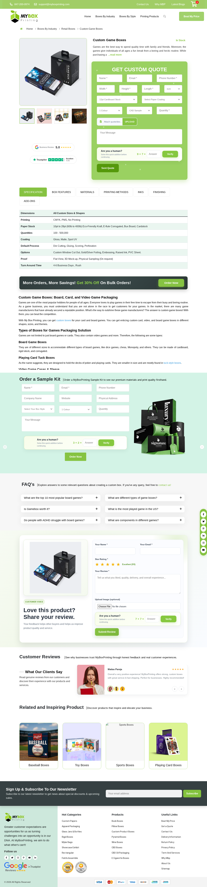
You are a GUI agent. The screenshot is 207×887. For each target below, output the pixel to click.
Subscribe (192, 793)
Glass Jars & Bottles (72, 831)
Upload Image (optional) (107, 599)
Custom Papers (69, 821)
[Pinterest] (203, 529)
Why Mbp (165, 858)
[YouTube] (203, 550)
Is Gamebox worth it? (37, 509)
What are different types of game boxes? (132, 497)
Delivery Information (171, 837)
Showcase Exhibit (70, 847)
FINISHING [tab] (159, 192)
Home (87, 16)
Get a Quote (167, 826)
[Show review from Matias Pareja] (110, 689)
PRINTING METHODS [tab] (116, 192)
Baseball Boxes (38, 765)
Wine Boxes (117, 842)
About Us (165, 863)
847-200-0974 (22, 4)
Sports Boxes (125, 765)
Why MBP (160, 4)
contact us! (165, 485)
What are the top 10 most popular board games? (53, 497)
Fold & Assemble (70, 858)
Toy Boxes (82, 765)
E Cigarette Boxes (120, 858)
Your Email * (146, 544)
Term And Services (170, 853)
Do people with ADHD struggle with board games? (54, 520)
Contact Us (143, 4)
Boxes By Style (127, 16)
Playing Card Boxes (168, 765)
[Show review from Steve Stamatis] (116, 688)
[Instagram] (203, 543)
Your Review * (102, 571)
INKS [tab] (141, 192)
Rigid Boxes (67, 837)
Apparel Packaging (71, 826)
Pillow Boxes (118, 826)
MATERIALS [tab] (87, 192)
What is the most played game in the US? (133, 509)
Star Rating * (101, 559)
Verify (170, 154)
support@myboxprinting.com (54, 4)
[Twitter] (203, 521)
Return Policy (167, 842)
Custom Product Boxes (123, 831)
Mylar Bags (67, 842)
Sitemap (165, 868)
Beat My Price (191, 16)
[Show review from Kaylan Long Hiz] (122, 688)
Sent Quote (107, 168)
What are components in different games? (133, 520)
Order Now (171, 282)
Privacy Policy (168, 847)
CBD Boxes (117, 847)
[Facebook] (203, 514)
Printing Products (149, 16)
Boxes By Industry (105, 16)
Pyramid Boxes (119, 837)
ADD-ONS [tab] (29, 201)
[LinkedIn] (203, 536)
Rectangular (68, 853)
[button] (202, 447)
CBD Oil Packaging (120, 853)
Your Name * (101, 544)
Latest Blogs (178, 4)
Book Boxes (117, 821)
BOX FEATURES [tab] (61, 192)
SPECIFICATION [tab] (33, 192)
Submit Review (106, 632)
